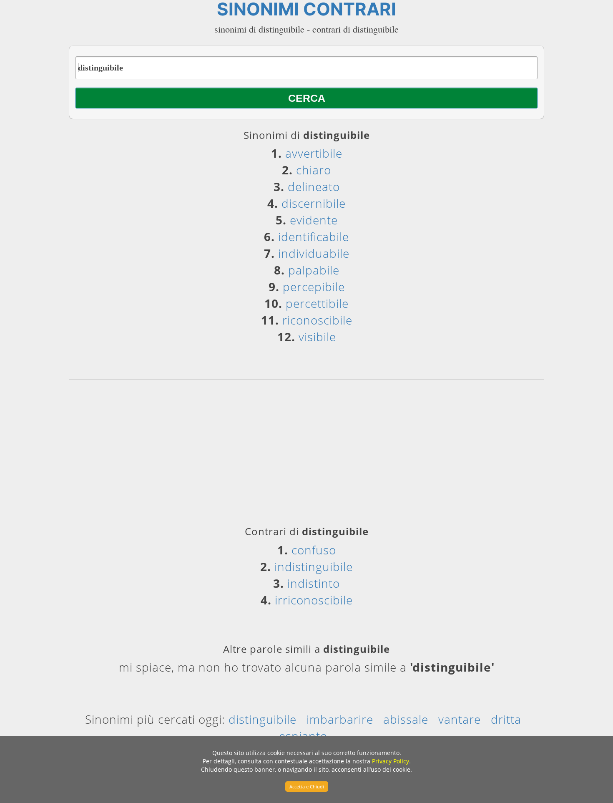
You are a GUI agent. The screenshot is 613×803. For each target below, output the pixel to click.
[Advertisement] (306, 455)
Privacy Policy (390, 761)
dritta (506, 719)
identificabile (313, 236)
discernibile (313, 203)
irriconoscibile (314, 600)
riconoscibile (317, 320)
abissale (405, 719)
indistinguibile (313, 566)
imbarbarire (339, 719)
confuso (313, 550)
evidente (314, 220)
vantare (459, 719)
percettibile (317, 303)
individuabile (313, 253)
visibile (317, 337)
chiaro (313, 170)
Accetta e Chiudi (306, 786)
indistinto (313, 583)
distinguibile (262, 719)
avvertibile (313, 153)
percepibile (314, 287)
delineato (314, 186)
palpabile (313, 270)
